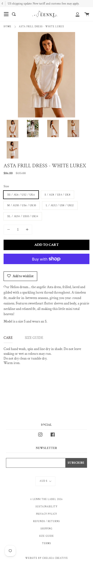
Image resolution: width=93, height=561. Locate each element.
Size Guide (46, 536)
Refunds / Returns (46, 521)
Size (6, 186)
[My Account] (75, 14)
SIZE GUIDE (34, 338)
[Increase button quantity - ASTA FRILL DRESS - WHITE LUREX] (26, 229)
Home (7, 26)
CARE (8, 338)
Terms (46, 543)
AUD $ (43, 481)
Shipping (46, 528)
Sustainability (46, 506)
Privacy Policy (46, 514)
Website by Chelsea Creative (46, 558)
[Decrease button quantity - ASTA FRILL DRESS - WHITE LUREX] (9, 229)
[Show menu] (6, 14)
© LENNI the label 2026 (46, 499)
